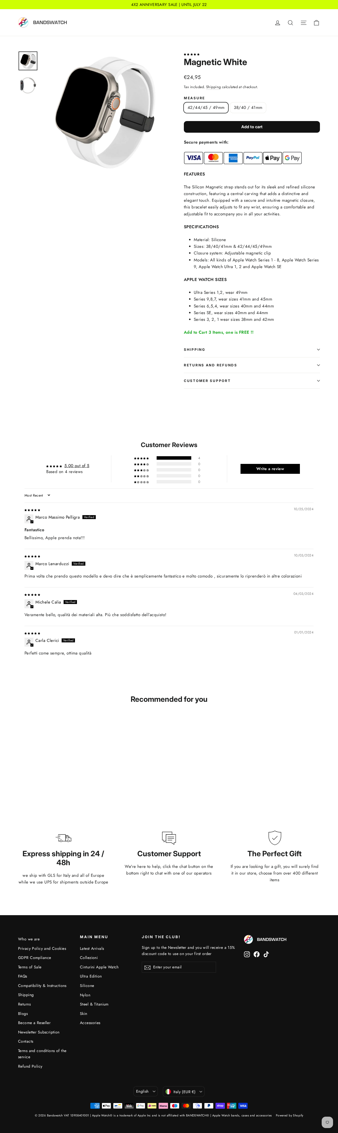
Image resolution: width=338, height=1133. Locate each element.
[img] (32, 509)
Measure (194, 98)
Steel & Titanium (94, 1004)
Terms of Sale (30, 967)
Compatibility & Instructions (42, 985)
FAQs (22, 976)
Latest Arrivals (92, 948)
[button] (191, 54)
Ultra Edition (91, 976)
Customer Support (207, 381)
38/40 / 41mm (248, 107)
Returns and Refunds (210, 365)
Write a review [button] (270, 469)
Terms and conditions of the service (42, 1054)
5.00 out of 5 (77, 466)
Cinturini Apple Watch (99, 967)
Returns (24, 1004)
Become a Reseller (34, 1023)
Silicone (87, 985)
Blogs (23, 1013)
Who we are (29, 939)
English (142, 1091)
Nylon (85, 995)
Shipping (213, 86)
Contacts (25, 1041)
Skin (83, 1013)
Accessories (90, 1023)
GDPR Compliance (34, 957)
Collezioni (89, 957)
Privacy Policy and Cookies (42, 948)
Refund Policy (30, 1066)
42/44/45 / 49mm (206, 107)
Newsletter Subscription (39, 1032)
